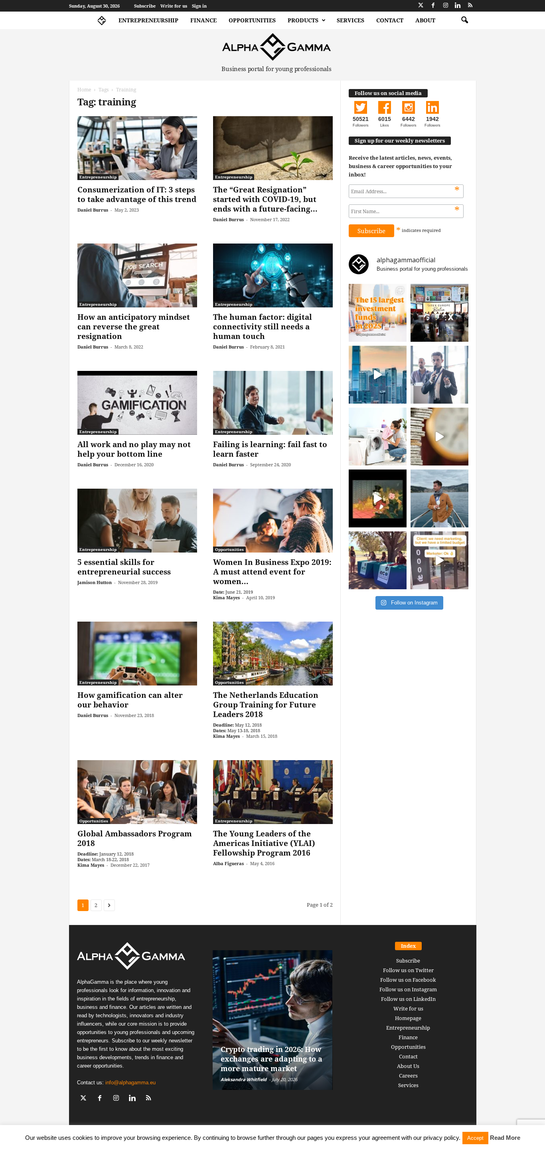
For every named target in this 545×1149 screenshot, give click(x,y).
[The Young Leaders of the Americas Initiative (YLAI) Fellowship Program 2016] (273, 792)
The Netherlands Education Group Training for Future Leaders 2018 (265, 704)
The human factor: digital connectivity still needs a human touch (262, 326)
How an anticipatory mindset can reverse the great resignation (133, 326)
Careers (408, 1075)
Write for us (173, 6)
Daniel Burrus (92, 210)
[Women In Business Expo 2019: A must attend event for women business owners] (273, 521)
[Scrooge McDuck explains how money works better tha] (378, 498)
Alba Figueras (228, 863)
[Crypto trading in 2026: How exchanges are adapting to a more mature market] (273, 1020)
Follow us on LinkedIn (408, 998)
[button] (464, 20)
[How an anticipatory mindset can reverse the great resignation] (137, 275)
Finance (203, 20)
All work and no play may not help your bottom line (134, 449)
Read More (505, 1137)
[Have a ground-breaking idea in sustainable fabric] (378, 437)
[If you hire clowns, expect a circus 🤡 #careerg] (439, 560)
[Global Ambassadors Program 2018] (137, 792)
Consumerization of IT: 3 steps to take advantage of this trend (136, 194)
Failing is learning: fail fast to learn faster (270, 449)
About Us (408, 1066)
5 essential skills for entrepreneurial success (124, 567)
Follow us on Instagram (408, 989)
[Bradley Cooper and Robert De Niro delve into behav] (439, 437)
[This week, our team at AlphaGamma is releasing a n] (439, 498)
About (425, 20)
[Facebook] (433, 6)
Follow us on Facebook (408, 979)
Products (303, 20)
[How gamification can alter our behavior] (137, 653)
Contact (389, 20)
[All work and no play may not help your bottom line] (137, 403)
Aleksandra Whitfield (244, 1079)
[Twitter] (421, 6)
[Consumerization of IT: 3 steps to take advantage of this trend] (137, 148)
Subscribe (145, 6)
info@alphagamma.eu (130, 1083)
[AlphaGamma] (276, 47)
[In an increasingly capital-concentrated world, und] (378, 313)
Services (350, 20)
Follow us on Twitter (408, 970)
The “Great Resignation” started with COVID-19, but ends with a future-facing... (265, 199)
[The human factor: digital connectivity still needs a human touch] (273, 275)
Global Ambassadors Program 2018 (134, 838)
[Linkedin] (458, 6)
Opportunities (252, 20)
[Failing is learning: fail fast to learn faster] (273, 403)
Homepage (408, 1018)
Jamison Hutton (94, 582)
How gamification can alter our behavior (130, 700)
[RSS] (470, 6)
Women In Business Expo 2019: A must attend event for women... (272, 571)
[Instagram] (445, 6)
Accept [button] (475, 1138)
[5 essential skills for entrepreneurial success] (137, 521)
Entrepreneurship (148, 20)
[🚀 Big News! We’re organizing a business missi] (378, 375)
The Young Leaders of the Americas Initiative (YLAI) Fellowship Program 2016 (264, 843)
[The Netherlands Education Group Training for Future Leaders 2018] (273, 653)
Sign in (199, 6)
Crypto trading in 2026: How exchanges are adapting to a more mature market (271, 1058)
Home (84, 89)
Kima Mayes (226, 597)
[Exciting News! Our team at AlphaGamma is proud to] (439, 313)
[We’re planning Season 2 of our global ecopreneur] (378, 560)
